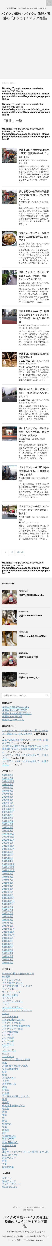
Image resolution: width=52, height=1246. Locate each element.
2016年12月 (8, 929)
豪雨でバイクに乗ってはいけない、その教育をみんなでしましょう (34, 393)
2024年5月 (7, 793)
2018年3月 (7, 889)
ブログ (5, 1047)
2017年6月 (7, 910)
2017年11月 (8, 898)
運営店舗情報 (28, 1210)
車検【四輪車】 (10, 1142)
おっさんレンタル (11, 979)
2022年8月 (7, 818)
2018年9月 (7, 873)
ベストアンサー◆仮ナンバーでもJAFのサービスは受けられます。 (34, 510)
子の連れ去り (9, 1078)
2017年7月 (7, 907)
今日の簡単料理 (10, 1068)
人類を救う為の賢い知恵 (15, 1065)
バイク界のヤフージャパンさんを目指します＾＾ (26, 1232)
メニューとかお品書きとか (33, 1207)
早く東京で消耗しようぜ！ (16, 1096)
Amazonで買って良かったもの (18, 973)
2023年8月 (7, 815)
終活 (4, 1121)
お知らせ (15, 1207)
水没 (23, 442)
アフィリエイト (10, 989)
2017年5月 (7, 913)
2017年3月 (7, 919)
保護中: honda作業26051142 (33, 636)
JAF (23, 522)
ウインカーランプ (11, 992)
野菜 (4, 1161)
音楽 (4, 1164)
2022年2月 (7, 830)
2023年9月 (7, 812)
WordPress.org (9, 1187)
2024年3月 (7, 800)
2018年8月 (7, 876)
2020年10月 (8, 840)
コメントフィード (11, 1184)
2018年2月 (7, 892)
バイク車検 (8, 1038)
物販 (4, 1115)
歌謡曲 (5, 1108)
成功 (4, 1087)
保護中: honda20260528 (30, 615)
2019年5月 (7, 858)
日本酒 (5, 1093)
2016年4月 (7, 953)
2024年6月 (7, 790)
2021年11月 (8, 833)
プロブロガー (9, 1050)
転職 (4, 1148)
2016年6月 (7, 947)
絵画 (4, 1127)
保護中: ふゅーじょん (29, 677)
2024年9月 (7, 784)
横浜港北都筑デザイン (13, 1105)
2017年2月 (7, 922)
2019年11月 (8, 846)
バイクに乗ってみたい (13, 1019)
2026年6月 (7, 775)
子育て (5, 1081)
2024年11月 (8, 781)
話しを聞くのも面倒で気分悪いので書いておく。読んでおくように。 (34, 195)
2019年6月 (7, 855)
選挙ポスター (9, 1158)
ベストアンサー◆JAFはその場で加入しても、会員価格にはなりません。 (34, 471)
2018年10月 (8, 870)
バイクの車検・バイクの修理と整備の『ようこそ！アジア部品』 (26, 1221)
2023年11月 (8, 806)
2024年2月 (7, 803)
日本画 (5, 1090)
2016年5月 (7, 950)
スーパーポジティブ (12, 1007)
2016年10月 (8, 935)
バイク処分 (8, 1035)
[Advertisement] (26, 51)
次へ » (20, 552)
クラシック (8, 998)
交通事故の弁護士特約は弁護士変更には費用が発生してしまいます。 (34, 153)
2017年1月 (7, 925)
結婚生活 (6, 1124)
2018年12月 (8, 864)
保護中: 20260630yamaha (31, 595)
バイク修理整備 (10, 1032)
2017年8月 (7, 904)
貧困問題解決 (9, 1136)
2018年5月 (7, 886)
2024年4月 (7, 797)
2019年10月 (8, 849)
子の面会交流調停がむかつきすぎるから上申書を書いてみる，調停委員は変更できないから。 (25, 749)
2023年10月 (8, 809)
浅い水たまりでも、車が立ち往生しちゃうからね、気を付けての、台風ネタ (34, 432)
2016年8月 (7, 941)
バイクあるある (41, 160)
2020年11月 (8, 836)
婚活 (4, 1075)
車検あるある (9, 1145)
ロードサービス (32, 522)
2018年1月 (7, 895)
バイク (37, 244)
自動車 (36, 328)
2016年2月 (7, 959)
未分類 (5, 1102)
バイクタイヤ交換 (11, 1022)
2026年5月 (7, 778)
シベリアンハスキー (12, 1001)
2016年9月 (7, 938)
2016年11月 (8, 932)
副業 (4, 1072)
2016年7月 (7, 944)
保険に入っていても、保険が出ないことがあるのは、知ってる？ (34, 236)
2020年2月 (7, 843)
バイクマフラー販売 (12, 1029)
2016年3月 (7, 956)
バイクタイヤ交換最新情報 (16, 1025)
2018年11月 (8, 867)
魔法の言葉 (8, 1167)
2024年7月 (7, 787)
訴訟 (25, 163)
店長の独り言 (36, 246)
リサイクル (8, 1056)
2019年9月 (7, 852)
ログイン (6, 1178)
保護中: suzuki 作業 (28, 657)
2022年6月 (7, 824)
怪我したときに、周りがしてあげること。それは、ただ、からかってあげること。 (34, 275)
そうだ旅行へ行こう (12, 983)
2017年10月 (8, 901)
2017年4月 (7, 916)
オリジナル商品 (10, 995)
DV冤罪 (6, 976)
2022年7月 (7, 821)
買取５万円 (8, 1139)
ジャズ (5, 1004)
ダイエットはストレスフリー (17, 1010)
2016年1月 (7, 962)
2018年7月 (7, 879)
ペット (5, 1053)
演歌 (4, 1111)
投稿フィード (9, 1181)
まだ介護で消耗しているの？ (17, 986)
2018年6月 (7, 882)
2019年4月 (7, 861)
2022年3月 (7, 827)
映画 (4, 1099)
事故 (21, 163)
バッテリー (8, 1044)
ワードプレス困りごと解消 (16, 1059)
